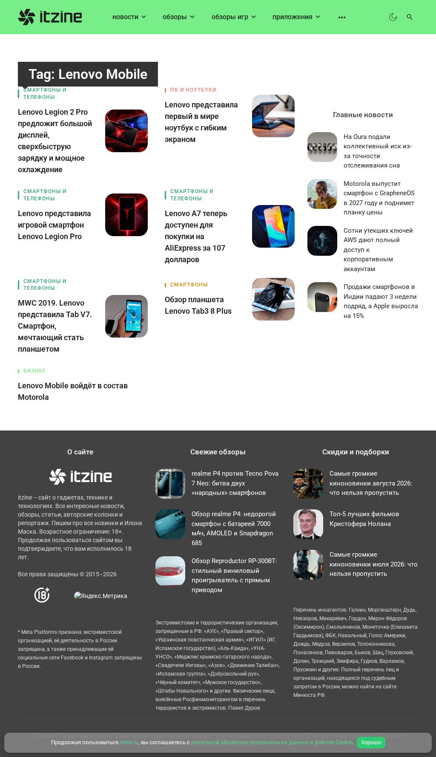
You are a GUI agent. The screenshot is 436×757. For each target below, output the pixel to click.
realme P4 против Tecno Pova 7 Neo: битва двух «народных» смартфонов (235, 483)
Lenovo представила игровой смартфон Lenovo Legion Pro (54, 225)
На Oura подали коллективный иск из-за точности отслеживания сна (378, 151)
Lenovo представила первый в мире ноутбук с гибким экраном (201, 122)
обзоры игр (230, 17)
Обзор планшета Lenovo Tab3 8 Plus (198, 305)
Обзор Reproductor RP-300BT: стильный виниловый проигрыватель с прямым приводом (234, 575)
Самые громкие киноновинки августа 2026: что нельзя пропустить (371, 483)
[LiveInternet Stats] (62, 595)
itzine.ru (129, 742)
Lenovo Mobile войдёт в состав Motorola (73, 391)
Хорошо (371, 742)
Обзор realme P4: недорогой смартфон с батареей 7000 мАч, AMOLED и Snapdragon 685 (234, 528)
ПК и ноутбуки (193, 90)
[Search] (410, 17)
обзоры (175, 17)
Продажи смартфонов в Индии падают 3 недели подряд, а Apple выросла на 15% (381, 301)
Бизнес (34, 371)
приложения (292, 17)
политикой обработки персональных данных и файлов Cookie (271, 742)
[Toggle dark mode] (393, 17)
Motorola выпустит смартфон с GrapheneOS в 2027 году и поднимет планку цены (379, 198)
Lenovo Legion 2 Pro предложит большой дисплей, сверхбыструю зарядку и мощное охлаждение (55, 140)
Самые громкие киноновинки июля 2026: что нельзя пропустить (374, 564)
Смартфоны (189, 285)
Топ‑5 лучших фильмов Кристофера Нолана (364, 519)
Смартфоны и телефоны (44, 93)
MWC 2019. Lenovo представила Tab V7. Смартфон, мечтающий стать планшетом (55, 325)
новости (125, 17)
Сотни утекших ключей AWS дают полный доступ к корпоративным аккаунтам (378, 250)
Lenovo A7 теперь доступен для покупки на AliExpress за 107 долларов (196, 236)
